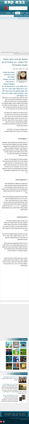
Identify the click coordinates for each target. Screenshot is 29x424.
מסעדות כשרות (19, 15)
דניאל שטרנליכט (23, 419)
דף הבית (24, 413)
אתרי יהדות (18, 413)
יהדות (22, 13)
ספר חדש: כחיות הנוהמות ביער (10, 384)
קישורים (26, 15)
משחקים (8, 13)
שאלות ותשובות (14, 415)
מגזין (23, 18)
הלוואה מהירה (15, 206)
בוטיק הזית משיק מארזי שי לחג (10, 395)
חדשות (17, 13)
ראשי (27, 13)
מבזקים (19, 18)
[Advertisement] (14, 35)
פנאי (13, 13)
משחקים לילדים (7, 413)
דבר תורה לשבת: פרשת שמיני (10, 377)
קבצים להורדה (7, 415)
